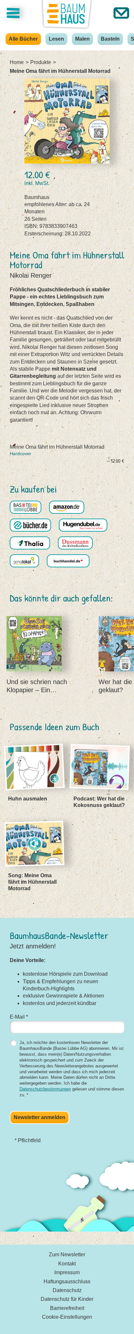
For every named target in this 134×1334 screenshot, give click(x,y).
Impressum (67, 1272)
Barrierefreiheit (67, 1308)
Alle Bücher (23, 39)
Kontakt (67, 1263)
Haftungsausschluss (67, 1281)
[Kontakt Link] (121, 13)
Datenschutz (67, 1290)
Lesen (56, 39)
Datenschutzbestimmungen (45, 1089)
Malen (82, 39)
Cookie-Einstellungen (67, 1317)
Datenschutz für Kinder (67, 1299)
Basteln (110, 39)
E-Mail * (19, 1017)
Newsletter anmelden (39, 1117)
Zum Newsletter (67, 1254)
